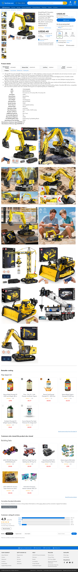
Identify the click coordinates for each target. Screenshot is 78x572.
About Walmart (5, 555)
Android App (66, 557)
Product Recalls (35, 563)
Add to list (61, 45)
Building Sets (19, 10)
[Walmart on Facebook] (64, 563)
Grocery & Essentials (26, 7)
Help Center (38, 548)
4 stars (19, 519)
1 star (20, 524)
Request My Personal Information (52, 562)
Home (2, 10)
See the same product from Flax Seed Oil (67, 431)
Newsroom (4, 559)
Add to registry (71, 45)
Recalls (33, 559)
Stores (18, 557)
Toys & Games (7, 10)
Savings (18, 7)
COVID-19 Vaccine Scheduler (38, 555)
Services (13, 7)
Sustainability (4, 563)
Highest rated (18, 533)
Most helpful (27, 533)
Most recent (9, 533)
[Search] (65, 3)
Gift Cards (19, 563)
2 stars (19, 522)
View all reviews (6, 528)
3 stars (19, 521)
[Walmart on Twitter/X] (67, 563)
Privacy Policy (51, 557)
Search (74, 533)
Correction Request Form (9, 507)
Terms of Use (51, 555)
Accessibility (35, 561)
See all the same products (71, 497)
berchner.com (41, 40)
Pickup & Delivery (36, 7)
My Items (55, 7)
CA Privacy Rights (52, 559)
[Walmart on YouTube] (70, 563)
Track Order (47, 548)
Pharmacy (44, 7)
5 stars (19, 517)
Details (68, 42)
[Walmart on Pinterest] (72, 563)
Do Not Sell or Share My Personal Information (53, 565)
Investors (3, 561)
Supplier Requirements (6, 565)
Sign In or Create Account (25, 548)
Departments (7, 7)
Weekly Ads (57, 548)
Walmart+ (19, 561)
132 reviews (48, 27)
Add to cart (66, 20)
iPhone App (65, 555)
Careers (50, 7)
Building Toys (13, 10)
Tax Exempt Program (36, 565)
